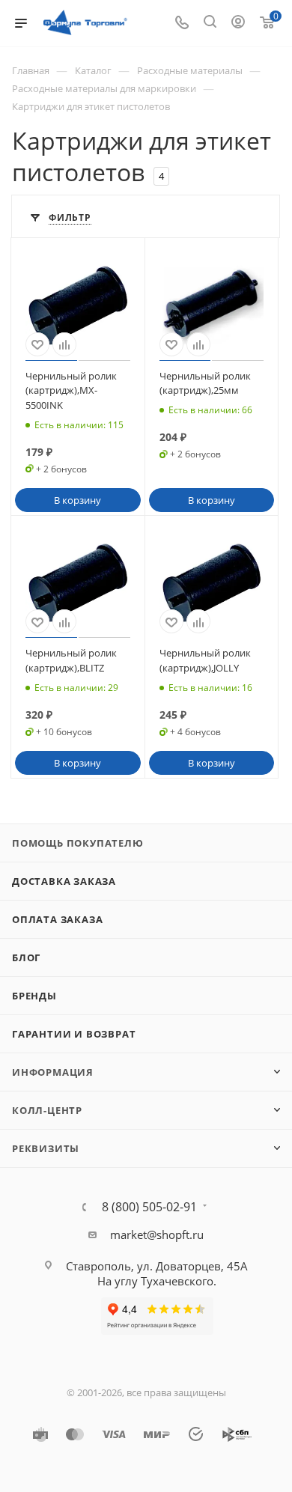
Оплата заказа (57, 919)
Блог (26, 957)
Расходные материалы (190, 70)
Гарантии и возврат (74, 1034)
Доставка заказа (64, 881)
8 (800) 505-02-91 (149, 1207)
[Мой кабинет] (238, 23)
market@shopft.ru (157, 1234)
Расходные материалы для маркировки (104, 88)
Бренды (34, 995)
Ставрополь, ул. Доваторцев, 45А (157, 1265)
